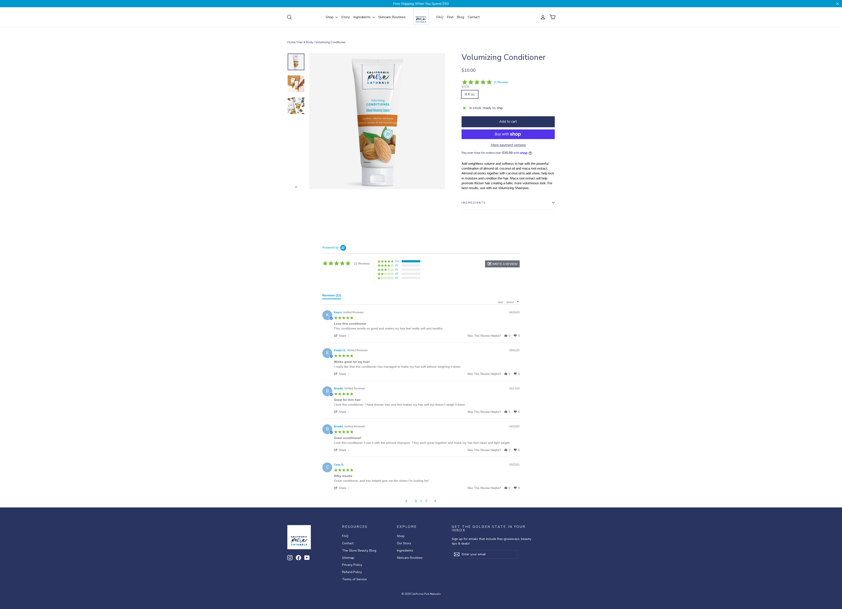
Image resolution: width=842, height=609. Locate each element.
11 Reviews (501, 82)
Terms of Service (354, 579)
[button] (502, 263)
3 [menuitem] (426, 501)
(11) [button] (397, 261)
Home (291, 42)
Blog (460, 17)
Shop (330, 17)
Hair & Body (305, 42)
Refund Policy (352, 572)
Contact (474, 17)
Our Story (404, 543)
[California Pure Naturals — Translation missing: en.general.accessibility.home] (421, 17)
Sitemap (348, 557)
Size (465, 86)
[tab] (331, 296)
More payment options (508, 145)
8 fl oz (470, 94)
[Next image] (296, 185)
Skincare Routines (392, 17)
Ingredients (362, 17)
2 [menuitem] (421, 501)
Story (345, 17)
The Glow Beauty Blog (359, 550)
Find (450, 17)
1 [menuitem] (416, 501)
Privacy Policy (352, 564)
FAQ (439, 17)
